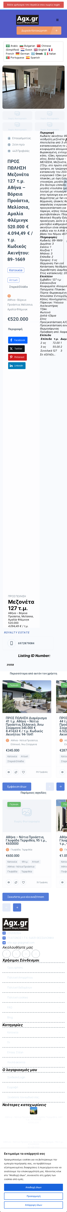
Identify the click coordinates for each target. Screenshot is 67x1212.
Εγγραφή (12, 1087)
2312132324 (14, 933)
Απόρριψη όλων (33, 1205)
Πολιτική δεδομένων (19, 987)
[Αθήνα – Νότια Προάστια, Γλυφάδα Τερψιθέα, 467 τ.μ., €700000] (33, 1110)
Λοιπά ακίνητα (16, 1062)
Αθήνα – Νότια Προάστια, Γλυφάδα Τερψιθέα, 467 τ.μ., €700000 (33, 1118)
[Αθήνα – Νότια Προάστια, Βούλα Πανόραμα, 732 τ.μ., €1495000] (33, 1135)
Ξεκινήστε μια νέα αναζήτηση (25, 897)
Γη (8, 1042)
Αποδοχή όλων (33, 1187)
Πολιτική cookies (17, 997)
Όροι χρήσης (15, 967)
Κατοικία (12, 1032)
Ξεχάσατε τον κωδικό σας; (23, 1097)
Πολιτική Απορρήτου (20, 977)
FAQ (9, 1007)
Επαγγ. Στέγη (15, 1052)
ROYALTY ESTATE (17, 632)
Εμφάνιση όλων (16, 786)
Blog (10, 1017)
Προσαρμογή (33, 1196)
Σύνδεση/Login (16, 1077)
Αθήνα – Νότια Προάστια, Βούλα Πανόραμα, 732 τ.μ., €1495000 (33, 1143)
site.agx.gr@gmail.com (20, 942)
